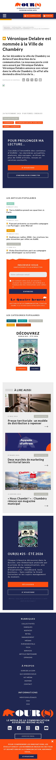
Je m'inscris (28, 291)
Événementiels (28, 644)
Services (28, 651)
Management (28, 637)
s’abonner (35, 368)
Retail (28, 634)
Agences (28, 630)
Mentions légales (28, 697)
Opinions (28, 657)
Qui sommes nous (28, 674)
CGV (28, 704)
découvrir (28, 584)
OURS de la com (28, 671)
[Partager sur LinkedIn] (23, 80)
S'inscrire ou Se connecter (28, 175)
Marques (28, 627)
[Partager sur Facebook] (27, 80)
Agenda (28, 681)
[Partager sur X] (31, 80)
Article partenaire (28, 654)
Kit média (28, 677)
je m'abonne (28, 756)
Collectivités (28, 624)
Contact (28, 684)
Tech (28, 647)
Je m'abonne (28, 168)
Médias (28, 641)
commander (21, 368)
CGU (28, 701)
